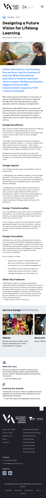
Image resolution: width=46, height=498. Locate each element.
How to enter (8, 433)
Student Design (29, 452)
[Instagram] (4, 473)
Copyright (8, 490)
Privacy (38, 490)
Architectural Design (31, 429)
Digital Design (28, 439)
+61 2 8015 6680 (10, 460)
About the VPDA (9, 429)
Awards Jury (7, 436)
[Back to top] (41, 409)
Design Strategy (29, 436)
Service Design (28, 449)
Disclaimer (18, 490)
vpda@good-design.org (13, 463)
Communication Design (32, 433)
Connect (6, 442)
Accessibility (29, 490)
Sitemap (23, 493)
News (5, 439)
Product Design (29, 445)
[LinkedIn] (10, 473)
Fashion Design (28, 442)
